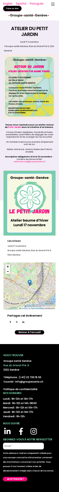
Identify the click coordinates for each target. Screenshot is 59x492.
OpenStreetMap (37, 308)
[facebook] (22, 431)
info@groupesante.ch (29, 381)
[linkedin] (9, 431)
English (7, 3)
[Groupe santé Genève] (28, 16)
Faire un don (12, 8)
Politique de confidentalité (20, 389)
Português (37, 3)
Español (21, 3)
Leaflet (24, 308)
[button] (30, 283)
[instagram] (35, 431)
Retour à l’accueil (30, 332)
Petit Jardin (14, 127)
